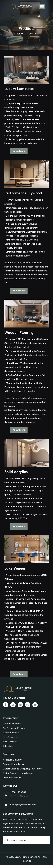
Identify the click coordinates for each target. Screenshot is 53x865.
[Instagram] (27, 704)
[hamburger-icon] (42, 6)
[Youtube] (35, 704)
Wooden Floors (11, 732)
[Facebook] (5, 704)
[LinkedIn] (20, 704)
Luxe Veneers (10, 737)
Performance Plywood (14, 728)
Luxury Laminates (12, 723)
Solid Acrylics (10, 741)
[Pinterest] (13, 704)
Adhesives (8, 746)
